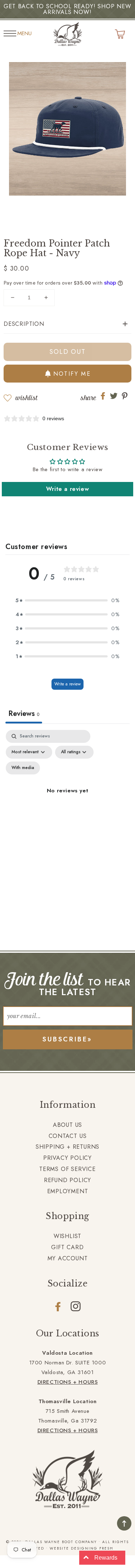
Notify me (72, 374)
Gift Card (67, 1247)
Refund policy (67, 1180)
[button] (67, 324)
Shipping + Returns (67, 1147)
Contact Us (68, 1136)
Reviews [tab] (23, 713)
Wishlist (26, 397)
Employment (67, 1191)
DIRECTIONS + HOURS (67, 1382)
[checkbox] (23, 768)
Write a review (67, 489)
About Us (67, 1125)
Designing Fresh (92, 1548)
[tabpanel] (67, 799)
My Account (68, 1258)
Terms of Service (67, 1169)
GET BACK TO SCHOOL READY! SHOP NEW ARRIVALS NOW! (67, 9)
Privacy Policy (67, 1158)
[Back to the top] (124, 1523)
